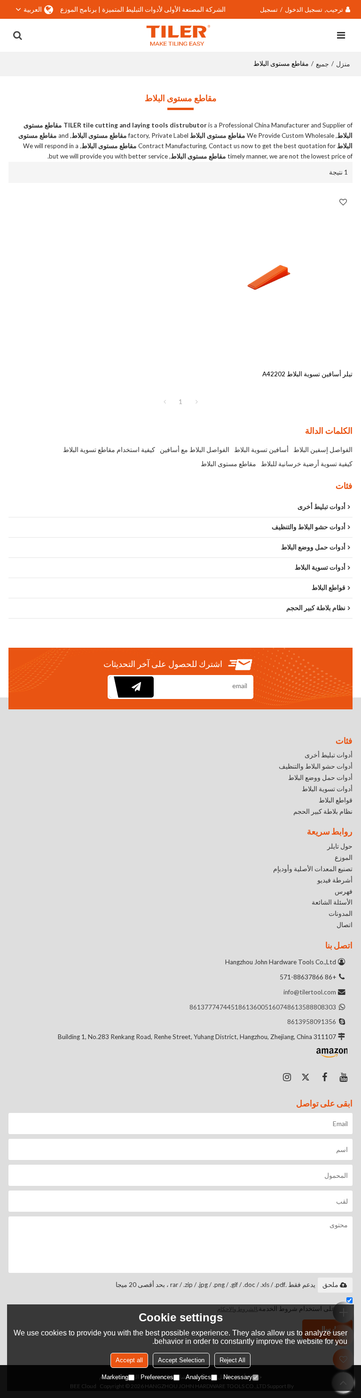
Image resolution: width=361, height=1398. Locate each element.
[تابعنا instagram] (286, 1077)
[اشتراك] (131, 687)
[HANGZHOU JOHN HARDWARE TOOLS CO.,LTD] (178, 35)
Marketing (115, 1377)
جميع (322, 64)
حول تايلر (340, 846)
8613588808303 (311, 1007)
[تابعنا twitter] (305, 1077)
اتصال (345, 925)
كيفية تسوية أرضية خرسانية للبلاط (307, 464)
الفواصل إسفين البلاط (323, 449)
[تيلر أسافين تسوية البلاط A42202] (269, 276)
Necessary (237, 1377)
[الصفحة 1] (164, 402)
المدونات (341, 913)
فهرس (344, 891)
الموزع (344, 857)
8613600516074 (262, 1007)
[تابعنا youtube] (343, 1077)
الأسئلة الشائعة (332, 902)
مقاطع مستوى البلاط (228, 464)
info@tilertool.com (309, 992)
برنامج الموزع (78, 9)
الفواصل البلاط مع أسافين (194, 449)
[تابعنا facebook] (324, 1077)
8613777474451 (213, 1007)
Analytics (198, 1377)
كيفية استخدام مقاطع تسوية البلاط (109, 449)
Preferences (157, 1377)
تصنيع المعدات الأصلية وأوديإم (313, 869)
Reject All (232, 1360)
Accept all (129, 1360)
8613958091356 (311, 1021)
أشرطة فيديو (335, 880)
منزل (343, 64)
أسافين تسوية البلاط (261, 449)
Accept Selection (181, 1360)
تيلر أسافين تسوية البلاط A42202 (307, 374)
